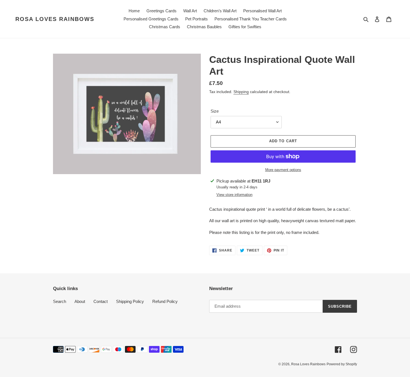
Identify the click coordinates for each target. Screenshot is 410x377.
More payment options (283, 170)
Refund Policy (165, 301)
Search (59, 301)
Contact (100, 301)
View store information (234, 195)
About (79, 301)
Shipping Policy (130, 301)
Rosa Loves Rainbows (54, 19)
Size (215, 111)
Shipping (241, 91)
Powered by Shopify (342, 364)
